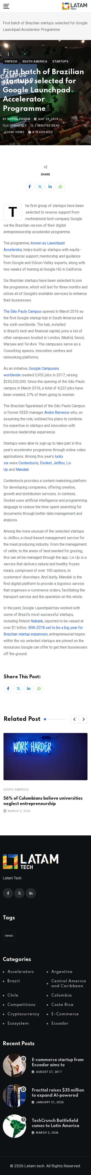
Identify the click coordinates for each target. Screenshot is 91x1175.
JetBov (59, 463)
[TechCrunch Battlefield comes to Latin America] (14, 1126)
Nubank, (37, 621)
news (9, 935)
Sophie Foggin (18, 119)
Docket (46, 463)
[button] (74, 719)
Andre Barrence (56, 412)
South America (16, 789)
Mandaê (22, 469)
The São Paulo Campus (22, 311)
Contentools (28, 463)
